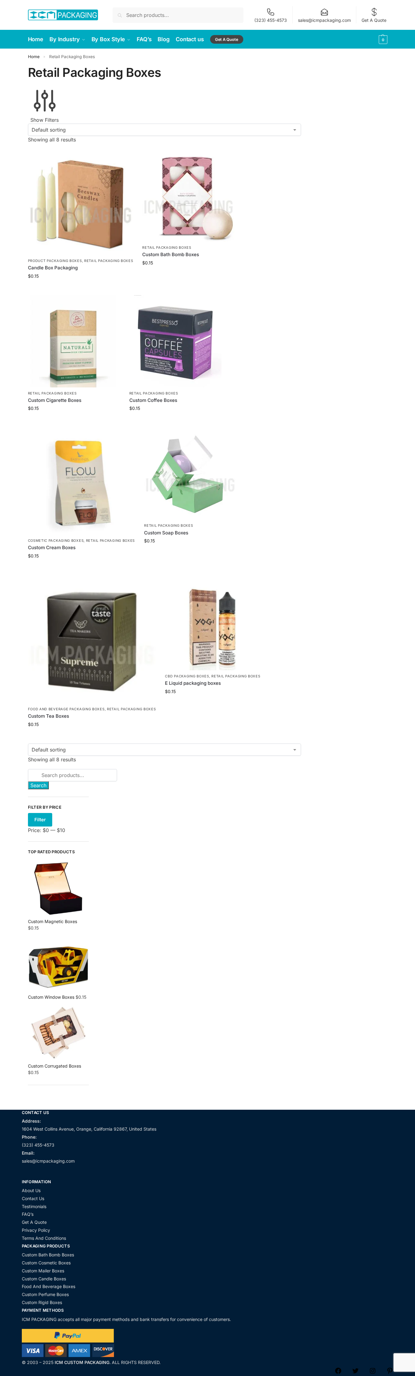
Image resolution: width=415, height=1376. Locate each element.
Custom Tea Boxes (48, 716)
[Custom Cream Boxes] (81, 481)
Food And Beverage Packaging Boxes (66, 709)
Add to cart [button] (80, 288)
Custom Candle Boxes (44, 1278)
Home (34, 56)
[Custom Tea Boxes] (92, 639)
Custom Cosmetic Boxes (46, 1262)
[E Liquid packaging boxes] (212, 622)
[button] (373, 39)
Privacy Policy (36, 1230)
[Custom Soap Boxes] (190, 473)
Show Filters (44, 120)
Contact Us (33, 1198)
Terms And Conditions (44, 1238)
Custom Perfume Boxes (45, 1294)
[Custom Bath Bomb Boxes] (188, 195)
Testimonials (34, 1206)
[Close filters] (30, 1106)
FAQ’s (27, 1214)
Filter (40, 820)
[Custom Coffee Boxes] (175, 341)
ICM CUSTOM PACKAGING (82, 1362)
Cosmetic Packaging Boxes (56, 540)
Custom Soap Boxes (166, 533)
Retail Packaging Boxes (108, 261)
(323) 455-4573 (270, 20)
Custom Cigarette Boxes (54, 400)
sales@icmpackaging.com (324, 20)
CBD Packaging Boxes (187, 676)
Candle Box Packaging (53, 268)
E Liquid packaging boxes (193, 683)
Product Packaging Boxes (55, 261)
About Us (31, 1190)
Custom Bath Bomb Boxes (170, 254)
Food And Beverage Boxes (48, 1286)
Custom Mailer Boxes (43, 1270)
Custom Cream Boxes (52, 547)
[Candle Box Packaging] (80, 202)
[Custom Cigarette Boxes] (74, 341)
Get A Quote (374, 20)
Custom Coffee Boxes (153, 400)
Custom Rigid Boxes (42, 1302)
